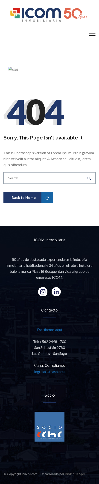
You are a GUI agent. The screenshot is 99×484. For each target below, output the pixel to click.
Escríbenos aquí (49, 329)
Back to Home (24, 197)
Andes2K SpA (75, 474)
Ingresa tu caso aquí (49, 371)
